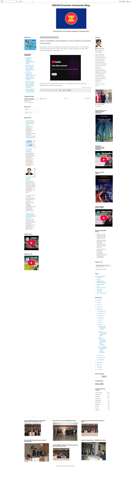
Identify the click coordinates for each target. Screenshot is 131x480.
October (100, 315)
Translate (30, 102)
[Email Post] (59, 90)
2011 (98, 369)
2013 (98, 365)
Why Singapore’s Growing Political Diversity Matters (30, 91)
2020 (98, 300)
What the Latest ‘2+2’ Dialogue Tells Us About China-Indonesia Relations (30, 68)
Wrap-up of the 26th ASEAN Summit (102, 328)
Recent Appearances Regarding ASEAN (101, 281)
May (99, 322)
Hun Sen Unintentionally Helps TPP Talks (102, 333)
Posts (28, 109)
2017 (98, 304)
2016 (98, 307)
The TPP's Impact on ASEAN (30, 196)
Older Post (88, 98)
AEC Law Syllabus (101, 293)
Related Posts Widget (86, 87)
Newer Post (43, 98)
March (100, 355)
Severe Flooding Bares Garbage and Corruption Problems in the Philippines (30, 84)
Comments (29, 112)
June (99, 320)
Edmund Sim (100, 48)
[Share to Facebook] (68, 90)
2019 (98, 302)
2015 (98, 309)
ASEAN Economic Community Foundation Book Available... (101, 341)
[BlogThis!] (65, 90)
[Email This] (63, 90)
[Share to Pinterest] (70, 90)
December (101, 311)
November (101, 313)
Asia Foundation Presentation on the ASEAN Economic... (102, 349)
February (100, 357)
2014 (98, 362)
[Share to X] (67, 90)
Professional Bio (101, 287)
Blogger (72, 466)
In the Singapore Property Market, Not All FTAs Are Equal (30, 123)
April (99, 324)
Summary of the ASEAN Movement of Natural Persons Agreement (30, 216)
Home (65, 98)
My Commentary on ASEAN (101, 277)
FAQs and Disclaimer (99, 290)
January (100, 359)
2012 (98, 367)
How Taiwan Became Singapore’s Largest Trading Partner (30, 60)
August (100, 317)
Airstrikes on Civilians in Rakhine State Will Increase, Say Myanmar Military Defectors (30, 76)
